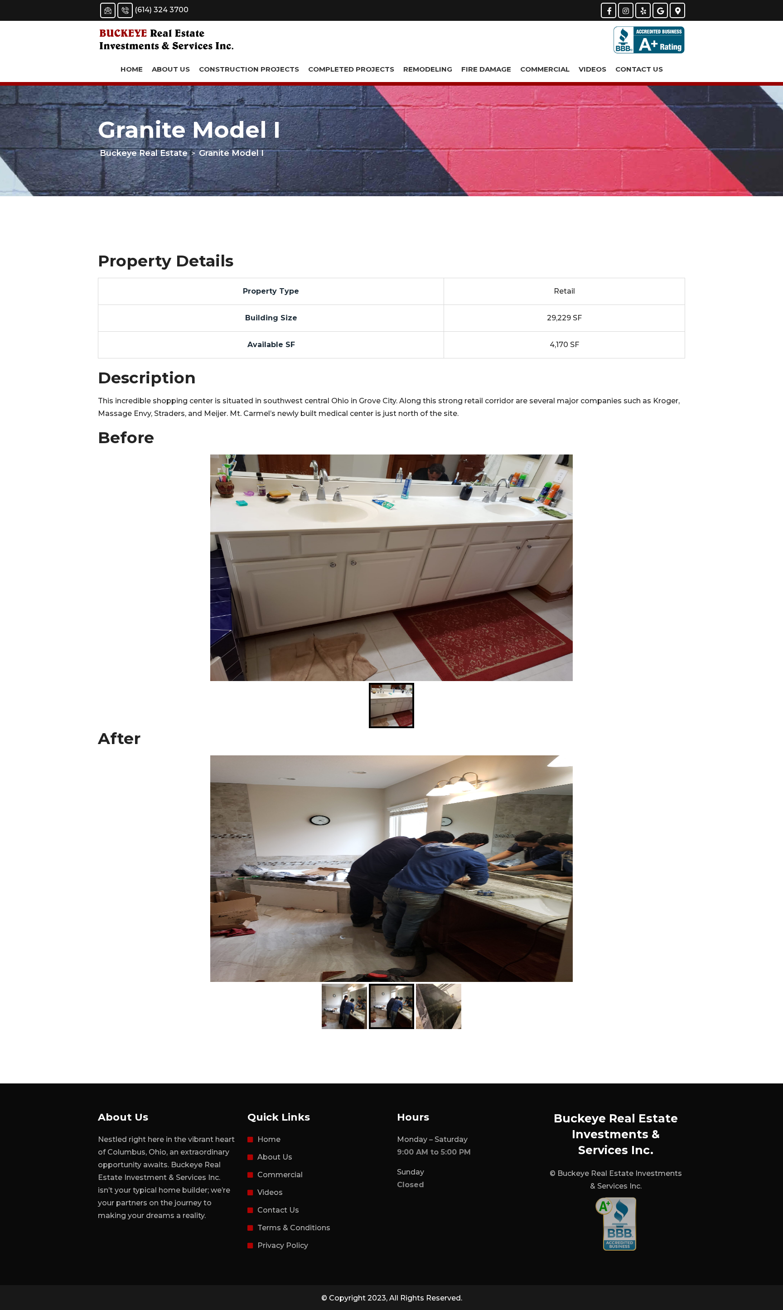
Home (132, 69)
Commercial (545, 69)
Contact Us (639, 69)
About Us (171, 69)
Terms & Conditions (293, 1227)
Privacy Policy (282, 1245)
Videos (592, 69)
